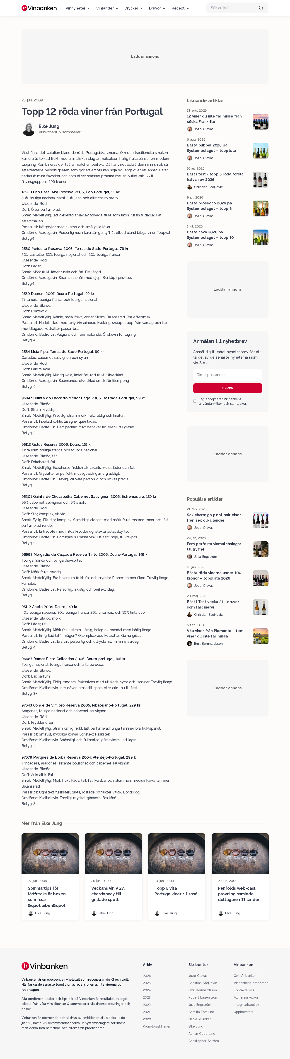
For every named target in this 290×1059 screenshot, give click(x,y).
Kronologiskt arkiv (157, 1026)
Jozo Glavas (198, 976)
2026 (147, 976)
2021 (146, 1012)
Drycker (131, 8)
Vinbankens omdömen (251, 983)
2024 (147, 990)
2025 (147, 983)
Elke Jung (195, 1026)
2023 (147, 997)
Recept (178, 8)
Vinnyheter (75, 8)
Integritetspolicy (246, 1004)
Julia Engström (199, 1004)
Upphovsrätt (243, 1012)
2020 (147, 1019)
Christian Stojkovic (202, 983)
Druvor (155, 8)
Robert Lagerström (203, 997)
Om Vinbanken (245, 976)
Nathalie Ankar (199, 1019)
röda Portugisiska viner (95, 153)
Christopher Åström (203, 1041)
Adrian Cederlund (201, 1033)
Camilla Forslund (201, 1012)
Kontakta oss (244, 990)
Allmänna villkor (246, 997)
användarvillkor (210, 403)
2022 (147, 1004)
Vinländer (105, 8)
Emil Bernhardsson (202, 990)
